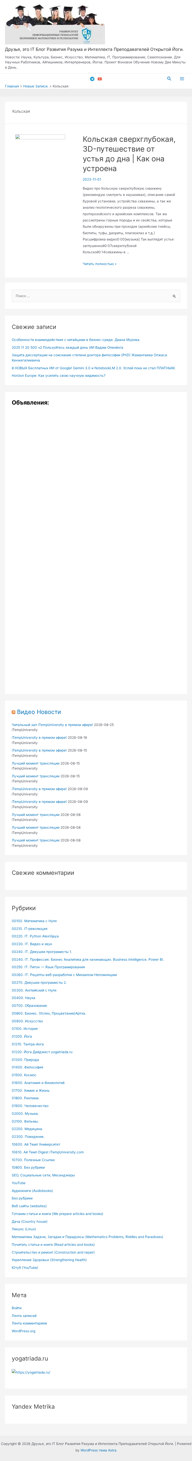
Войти (17, 1308)
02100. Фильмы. (25, 1121)
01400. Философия (27, 1067)
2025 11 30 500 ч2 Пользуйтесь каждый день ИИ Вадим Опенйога (67, 347)
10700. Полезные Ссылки (33, 1160)
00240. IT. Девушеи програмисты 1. (42, 952)
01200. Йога (22, 1036)
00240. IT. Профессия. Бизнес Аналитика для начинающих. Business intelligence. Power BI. (88, 959)
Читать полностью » (99, 264)
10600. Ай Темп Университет (36, 1144)
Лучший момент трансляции (36, 763)
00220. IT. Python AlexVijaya (35, 936)
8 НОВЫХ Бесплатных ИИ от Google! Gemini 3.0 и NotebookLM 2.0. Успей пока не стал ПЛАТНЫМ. (94, 368)
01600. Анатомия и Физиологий (38, 1083)
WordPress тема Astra (98, 1450)
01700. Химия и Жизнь (31, 1090)
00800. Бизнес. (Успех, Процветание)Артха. (49, 1013)
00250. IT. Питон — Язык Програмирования (48, 967)
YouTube (19, 1183)
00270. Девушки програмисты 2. (39, 983)
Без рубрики (22, 1198)
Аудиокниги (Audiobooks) (32, 1191)
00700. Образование (29, 1006)
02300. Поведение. (28, 1137)
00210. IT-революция (30, 929)
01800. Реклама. (26, 1098)
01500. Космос (24, 1075)
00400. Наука (23, 998)
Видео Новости (39, 711)
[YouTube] (100, 79)
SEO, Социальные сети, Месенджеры (43, 1175)
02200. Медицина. (27, 1129)
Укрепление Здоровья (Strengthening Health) (49, 1260)
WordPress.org (23, 1331)
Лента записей (24, 1316)
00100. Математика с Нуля (34, 921)
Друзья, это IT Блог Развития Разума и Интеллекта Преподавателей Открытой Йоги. (94, 49)
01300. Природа (25, 1060)
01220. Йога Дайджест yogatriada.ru (42, 1052)
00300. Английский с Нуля (34, 990)
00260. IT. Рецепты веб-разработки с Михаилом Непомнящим (64, 975)
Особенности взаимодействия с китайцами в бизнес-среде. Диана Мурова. (76, 340)
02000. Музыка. (25, 1114)
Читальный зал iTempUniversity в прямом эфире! (52, 725)
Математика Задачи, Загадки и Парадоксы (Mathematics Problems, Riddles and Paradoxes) (87, 1237)
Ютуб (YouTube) (25, 1268)
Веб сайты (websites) (29, 1206)
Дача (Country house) (30, 1222)
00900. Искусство (27, 1021)
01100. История (25, 1029)
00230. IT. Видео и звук (32, 944)
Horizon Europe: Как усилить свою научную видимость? (59, 376)
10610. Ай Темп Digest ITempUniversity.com (48, 1152)
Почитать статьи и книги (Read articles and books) (53, 1245)
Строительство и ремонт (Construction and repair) (53, 1252)
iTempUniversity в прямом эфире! (39, 738)
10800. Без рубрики (28, 1167)
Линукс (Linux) (24, 1229)
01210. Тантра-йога (28, 1044)
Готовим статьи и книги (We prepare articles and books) (57, 1214)
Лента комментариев (29, 1323)
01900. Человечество (30, 1106)
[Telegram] (92, 79)
